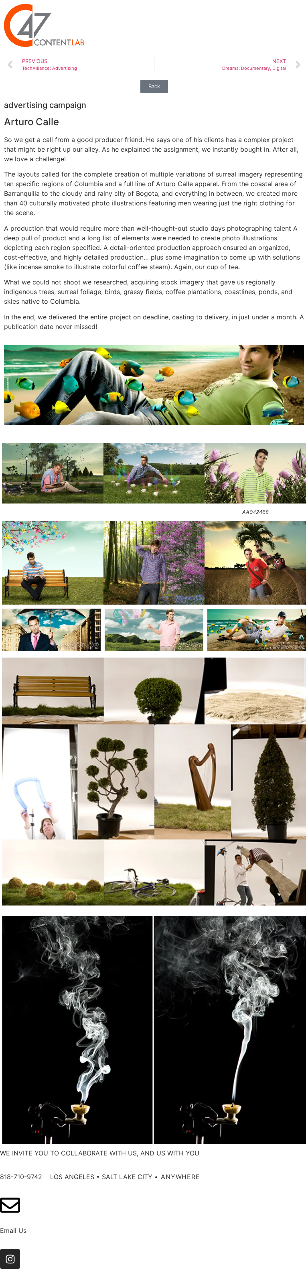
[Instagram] (10, 1259)
